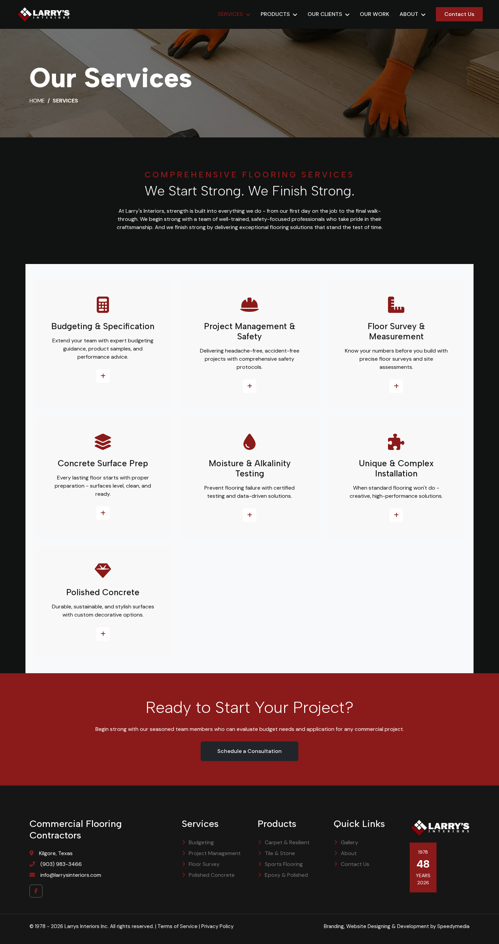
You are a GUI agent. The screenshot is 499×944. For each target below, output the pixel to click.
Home (37, 100)
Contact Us (459, 14)
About (409, 14)
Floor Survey (204, 864)
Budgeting (201, 842)
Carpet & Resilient (287, 842)
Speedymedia (453, 926)
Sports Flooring (284, 864)
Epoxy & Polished (286, 875)
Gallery (349, 842)
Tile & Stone (280, 853)
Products (275, 14)
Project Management (215, 853)
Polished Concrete (212, 875)
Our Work (374, 14)
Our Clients (325, 14)
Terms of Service (178, 926)
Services (230, 14)
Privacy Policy (217, 926)
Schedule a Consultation (249, 751)
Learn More (103, 376)
